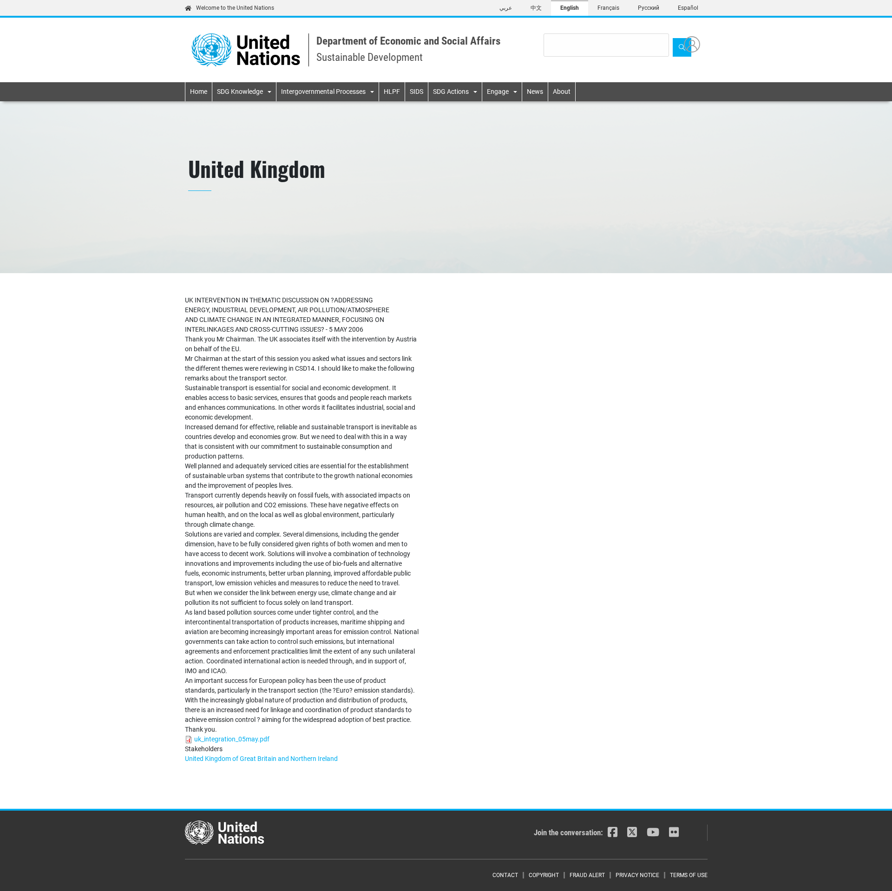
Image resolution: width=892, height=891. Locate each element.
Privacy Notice (637, 875)
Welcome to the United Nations (235, 8)
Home (198, 91)
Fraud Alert (587, 875)
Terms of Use (689, 875)
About (562, 91)
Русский (648, 8)
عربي (505, 8)
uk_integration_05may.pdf (231, 739)
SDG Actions (451, 91)
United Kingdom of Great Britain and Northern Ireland (261, 758)
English (569, 8)
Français (608, 8)
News (535, 91)
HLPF (392, 91)
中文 (536, 8)
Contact (505, 875)
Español (688, 8)
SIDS (416, 91)
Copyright (544, 875)
